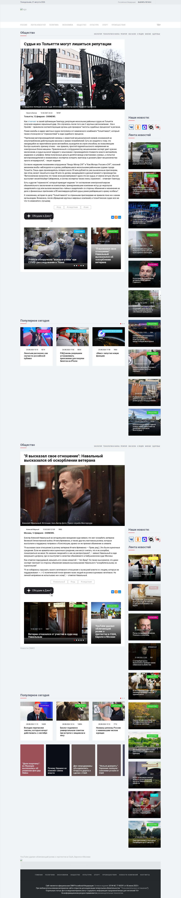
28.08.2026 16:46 (141, 214)
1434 (152, 275)
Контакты (145, 875)
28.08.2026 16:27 (141, 245)
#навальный (59, 582)
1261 (152, 214)
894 (151, 596)
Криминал (79, 231)
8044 (43, 350)
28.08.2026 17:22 (141, 184)
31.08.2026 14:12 (141, 569)
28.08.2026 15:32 (141, 332)
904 (151, 332)
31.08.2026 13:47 (141, 596)
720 (151, 155)
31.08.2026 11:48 (141, 746)
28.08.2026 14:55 (141, 393)
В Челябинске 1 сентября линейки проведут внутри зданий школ (143, 692)
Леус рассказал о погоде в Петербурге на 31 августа (144, 841)
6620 (115, 724)
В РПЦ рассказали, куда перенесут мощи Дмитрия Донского (144, 574)
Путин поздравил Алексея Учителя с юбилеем (144, 634)
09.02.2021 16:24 (36, 629)
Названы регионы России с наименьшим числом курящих (144, 369)
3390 (152, 687)
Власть (118, 331)
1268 (152, 837)
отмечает (32, 121)
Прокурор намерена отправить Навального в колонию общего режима (54, 261)
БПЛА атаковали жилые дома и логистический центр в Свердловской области (143, 780)
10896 (43, 724)
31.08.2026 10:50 (141, 837)
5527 (152, 774)
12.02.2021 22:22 (46, 113)
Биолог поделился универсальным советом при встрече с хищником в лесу (36, 732)
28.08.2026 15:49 (141, 303)
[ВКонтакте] (112, 217)
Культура (94, 25)
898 (151, 245)
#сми (85, 207)
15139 (48, 254)
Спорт (105, 25)
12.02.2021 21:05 (103, 241)
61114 (48, 629)
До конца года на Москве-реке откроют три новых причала (144, 752)
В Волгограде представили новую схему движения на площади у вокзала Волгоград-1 (144, 427)
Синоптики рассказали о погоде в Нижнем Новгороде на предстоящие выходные (143, 338)
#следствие (72, 207)
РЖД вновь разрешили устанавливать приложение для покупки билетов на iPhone (36, 357)
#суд (59, 207)
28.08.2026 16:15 (141, 275)
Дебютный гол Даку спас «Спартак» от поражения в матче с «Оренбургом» (144, 811)
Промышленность (149, 383)
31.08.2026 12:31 (141, 687)
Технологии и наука (111, 34)
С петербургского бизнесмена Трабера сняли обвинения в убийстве (144, 663)
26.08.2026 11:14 (104, 350)
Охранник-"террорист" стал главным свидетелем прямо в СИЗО (50, 635)
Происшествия (118, 25)
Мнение (148, 34)
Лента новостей (38, 25)
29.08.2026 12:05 (104, 724)
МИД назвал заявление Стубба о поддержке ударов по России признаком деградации (107, 357)
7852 (115, 350)
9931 (99, 244)
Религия (124, 34)
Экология (98, 34)
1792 (152, 717)
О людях (140, 34)
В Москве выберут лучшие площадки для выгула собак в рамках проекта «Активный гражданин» (144, 309)
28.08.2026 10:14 (32, 724)
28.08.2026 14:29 (141, 421)
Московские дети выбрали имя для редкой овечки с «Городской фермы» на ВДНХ (144, 602)
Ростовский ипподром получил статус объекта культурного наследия (143, 251)
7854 (79, 350)
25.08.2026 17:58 (68, 350)
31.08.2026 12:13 (141, 717)
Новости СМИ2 (27, 648)
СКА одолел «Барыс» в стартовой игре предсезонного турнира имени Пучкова (143, 220)
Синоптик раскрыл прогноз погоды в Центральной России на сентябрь (144, 722)
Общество (81, 25)
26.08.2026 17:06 (32, 350)
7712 (79, 724)
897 (151, 630)
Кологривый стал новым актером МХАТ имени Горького (143, 280)
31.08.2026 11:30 (141, 774)
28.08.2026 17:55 (141, 155)
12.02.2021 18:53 (103, 619)
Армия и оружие (150, 765)
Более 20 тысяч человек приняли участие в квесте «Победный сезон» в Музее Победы (144, 190)
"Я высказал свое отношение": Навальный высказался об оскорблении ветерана (105, 255)
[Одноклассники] (116, 217)
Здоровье (156, 34)
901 (151, 657)
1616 (152, 421)
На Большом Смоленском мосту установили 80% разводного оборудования (144, 399)
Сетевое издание (101, 886)
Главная (39, 875)
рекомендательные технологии (110, 893)
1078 (152, 303)
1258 (152, 805)
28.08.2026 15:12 (141, 364)
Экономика (67, 25)
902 (151, 184)
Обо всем (132, 34)
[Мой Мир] (119, 217)
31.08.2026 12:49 (141, 657)
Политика (53, 25)
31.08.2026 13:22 (141, 630)
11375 (99, 621)
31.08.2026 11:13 (141, 805)
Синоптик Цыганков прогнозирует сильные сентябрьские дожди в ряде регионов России (142, 161)
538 (151, 569)
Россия (23, 25)
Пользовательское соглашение (134, 888)
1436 (152, 393)
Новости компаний (128, 875)
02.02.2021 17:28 (36, 254)
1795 (152, 364)
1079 (152, 746)
